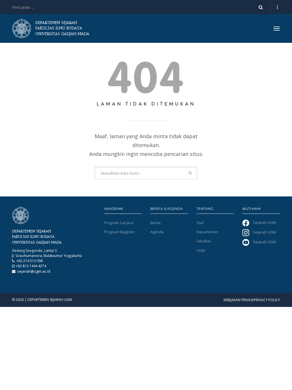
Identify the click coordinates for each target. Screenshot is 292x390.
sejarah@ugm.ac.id (33, 271)
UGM (200, 250)
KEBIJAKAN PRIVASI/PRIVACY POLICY (252, 299)
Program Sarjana (118, 222)
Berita (155, 222)
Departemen (207, 231)
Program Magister (119, 231)
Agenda (157, 231)
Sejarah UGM (264, 222)
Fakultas (203, 241)
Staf (200, 222)
